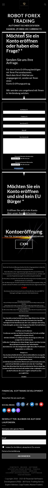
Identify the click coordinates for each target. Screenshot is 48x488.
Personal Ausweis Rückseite (24, 162)
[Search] (45, 4)
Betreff (24, 130)
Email (4, 438)
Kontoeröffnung (24, 232)
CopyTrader (36, 473)
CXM (24, 287)
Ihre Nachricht (24, 137)
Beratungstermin (19, 471)
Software (33, 467)
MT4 (42, 291)
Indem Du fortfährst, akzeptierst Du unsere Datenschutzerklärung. (21, 449)
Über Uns (33, 471)
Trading (36, 469)
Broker (23, 467)
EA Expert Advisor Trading (18, 473)
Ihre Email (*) (24, 123)
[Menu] (3, 4)
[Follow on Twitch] (18, 410)
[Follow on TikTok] (27, 404)
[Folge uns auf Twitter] (32, 404)
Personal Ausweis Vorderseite (24, 156)
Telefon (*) (24, 116)
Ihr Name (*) (24, 109)
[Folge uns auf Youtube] (9, 410)
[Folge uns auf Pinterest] (41, 404)
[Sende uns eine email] (37, 404)
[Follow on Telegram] (13, 410)
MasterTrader (24, 475)
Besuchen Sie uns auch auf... (13, 398)
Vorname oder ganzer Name (13, 429)
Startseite (14, 467)
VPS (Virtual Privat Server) (19, 469)
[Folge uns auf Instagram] (23, 404)
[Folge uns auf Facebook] (18, 404)
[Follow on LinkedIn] (4, 410)
